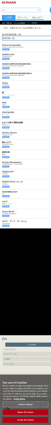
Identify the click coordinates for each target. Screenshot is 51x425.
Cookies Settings (25, 404)
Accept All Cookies (25, 420)
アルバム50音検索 (19, 23)
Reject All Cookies (25, 412)
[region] (25, 400)
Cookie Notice (19, 399)
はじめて (38, 17)
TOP (3, 23)
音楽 (10, 17)
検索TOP (9, 23)
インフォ (24, 17)
